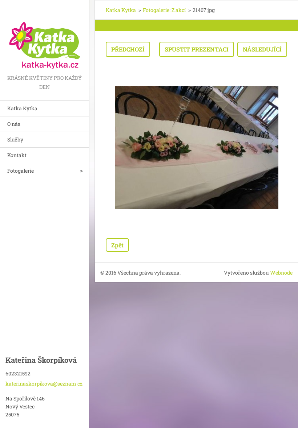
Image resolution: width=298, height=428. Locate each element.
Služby (15, 139)
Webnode (281, 272)
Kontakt (17, 155)
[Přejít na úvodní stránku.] (44, 36)
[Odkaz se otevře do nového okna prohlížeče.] (196, 147)
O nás (13, 123)
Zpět (117, 245)
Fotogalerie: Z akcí (164, 10)
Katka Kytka (22, 108)
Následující (262, 49)
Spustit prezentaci (197, 49)
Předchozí (128, 49)
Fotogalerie (20, 170)
